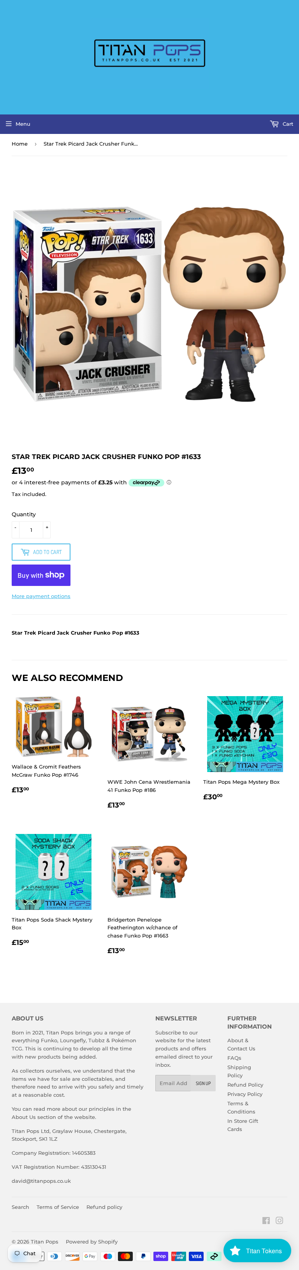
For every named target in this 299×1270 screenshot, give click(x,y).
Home (20, 144)
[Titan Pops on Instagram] (279, 1222)
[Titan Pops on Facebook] (266, 1222)
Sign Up (203, 1083)
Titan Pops (44, 1241)
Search (20, 1207)
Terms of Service (58, 1207)
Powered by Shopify (92, 1241)
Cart (287, 124)
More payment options (41, 596)
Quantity (24, 514)
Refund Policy (245, 1085)
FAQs (234, 1058)
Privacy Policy (244, 1094)
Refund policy (104, 1207)
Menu (23, 124)
